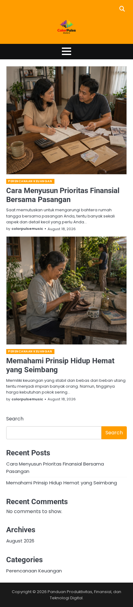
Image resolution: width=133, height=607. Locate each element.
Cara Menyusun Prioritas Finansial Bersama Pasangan (62, 195)
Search (15, 418)
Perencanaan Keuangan (30, 181)
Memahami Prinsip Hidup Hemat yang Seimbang (61, 482)
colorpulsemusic (27, 228)
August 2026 (20, 540)
